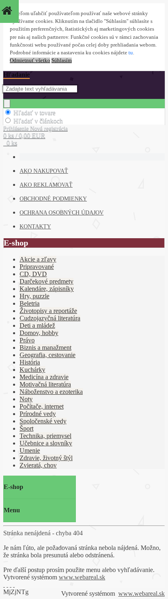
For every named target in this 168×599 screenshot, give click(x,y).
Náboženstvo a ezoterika (51, 391)
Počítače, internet (42, 406)
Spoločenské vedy (43, 421)
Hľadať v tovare (34, 112)
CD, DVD (33, 273)
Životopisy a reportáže (48, 310)
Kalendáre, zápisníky (47, 288)
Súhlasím (61, 60)
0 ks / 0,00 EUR (24, 135)
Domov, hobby (39, 332)
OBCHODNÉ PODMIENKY (53, 199)
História (30, 362)
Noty (26, 399)
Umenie (30, 450)
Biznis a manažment (45, 347)
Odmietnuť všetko (30, 60)
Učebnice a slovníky (46, 443)
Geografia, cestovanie (47, 354)
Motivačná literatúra (45, 384)
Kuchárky (32, 369)
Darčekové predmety (46, 281)
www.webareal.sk (82, 577)
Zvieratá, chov (38, 465)
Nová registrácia (49, 128)
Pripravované (37, 266)
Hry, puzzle (34, 296)
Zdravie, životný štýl (46, 457)
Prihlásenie (16, 128)
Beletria (30, 303)
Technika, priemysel (45, 435)
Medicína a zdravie (44, 376)
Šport (26, 428)
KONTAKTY (35, 227)
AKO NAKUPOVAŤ (44, 171)
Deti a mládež (37, 325)
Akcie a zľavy (38, 259)
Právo (27, 340)
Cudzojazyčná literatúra (50, 318)
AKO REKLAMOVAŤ (46, 185)
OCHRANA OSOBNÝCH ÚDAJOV (62, 213)
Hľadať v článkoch (38, 120)
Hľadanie (16, 74)
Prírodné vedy (38, 413)
